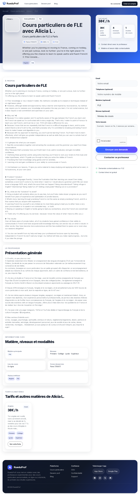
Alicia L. (30, 11)
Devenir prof (46, 4)
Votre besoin (101, 122)
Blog (56, 4)
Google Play (113, 471)
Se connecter (116, 4)
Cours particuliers (31, 4)
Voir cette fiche (15, 444)
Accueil (5, 11)
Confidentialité (76, 473)
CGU (73, 470)
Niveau (103, 111)
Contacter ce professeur (116, 157)
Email (98, 78)
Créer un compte (129, 4)
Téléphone (104, 89)
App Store (98, 471)
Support (74, 476)
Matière (103, 100)
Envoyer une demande (116, 149)
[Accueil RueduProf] (11, 4)
